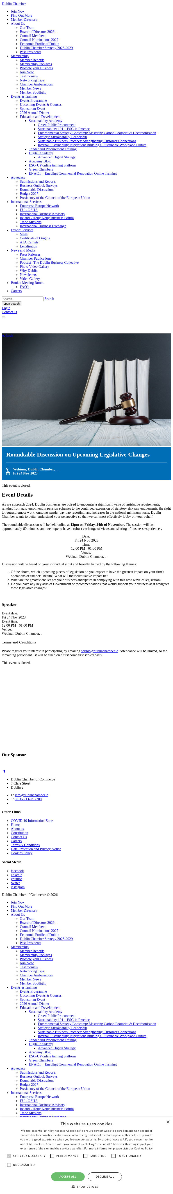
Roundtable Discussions (37, 189)
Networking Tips (32, 80)
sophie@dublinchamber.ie (99, 651)
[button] (86, 1186)
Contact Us (19, 837)
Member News (30, 88)
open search (12, 303)
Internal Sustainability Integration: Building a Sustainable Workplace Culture (92, 145)
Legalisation (28, 246)
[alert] (86, 1155)
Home (15, 825)
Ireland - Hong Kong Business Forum (47, 218)
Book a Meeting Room (27, 283)
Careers (16, 291)
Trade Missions (30, 222)
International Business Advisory (42, 214)
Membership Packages (36, 64)
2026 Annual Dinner (34, 113)
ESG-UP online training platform (52, 165)
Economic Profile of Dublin (39, 44)
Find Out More (21, 15)
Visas (23, 234)
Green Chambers (41, 169)
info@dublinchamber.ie (31, 795)
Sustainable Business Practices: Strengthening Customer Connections (87, 141)
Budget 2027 (29, 194)
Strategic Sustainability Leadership (62, 137)
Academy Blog (39, 161)
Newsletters (28, 275)
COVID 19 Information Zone (32, 821)
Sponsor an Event (32, 108)
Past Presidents (30, 52)
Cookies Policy (21, 853)
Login (6, 308)
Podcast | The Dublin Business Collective (49, 262)
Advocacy (18, 177)
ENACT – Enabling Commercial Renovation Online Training (73, 173)
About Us (18, 23)
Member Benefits (32, 60)
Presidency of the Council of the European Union (55, 198)
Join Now (18, 11)
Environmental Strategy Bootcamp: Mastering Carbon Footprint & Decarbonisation (97, 133)
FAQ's (24, 287)
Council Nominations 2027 (39, 40)
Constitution (19, 833)
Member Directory (24, 19)
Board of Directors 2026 (37, 32)
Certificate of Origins (35, 238)
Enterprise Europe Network (39, 206)
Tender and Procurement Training (53, 149)
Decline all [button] (105, 1176)
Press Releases (30, 254)
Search (49, 299)
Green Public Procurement (56, 125)
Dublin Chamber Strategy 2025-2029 (46, 48)
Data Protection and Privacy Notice (36, 849)
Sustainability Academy (45, 121)
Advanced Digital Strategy (57, 157)
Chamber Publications (35, 258)
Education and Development (40, 117)
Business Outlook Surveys (38, 185)
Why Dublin (29, 270)
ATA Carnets (29, 242)
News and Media (23, 250)
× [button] (168, 1122)
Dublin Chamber (14, 4)
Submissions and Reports (38, 181)
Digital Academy (41, 153)
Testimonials (29, 76)
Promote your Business (36, 68)
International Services (26, 202)
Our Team (27, 27)
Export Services (22, 230)
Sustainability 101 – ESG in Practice (64, 129)
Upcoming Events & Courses (40, 104)
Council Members (32, 36)
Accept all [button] (67, 1176)
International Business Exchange (43, 226)
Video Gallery (30, 279)
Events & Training (24, 96)
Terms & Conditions (25, 845)
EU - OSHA (29, 210)
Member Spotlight (33, 92)
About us (17, 829)
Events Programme (33, 100)
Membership (20, 56)
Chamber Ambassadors (36, 84)
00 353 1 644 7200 (28, 799)
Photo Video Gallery (34, 266)
